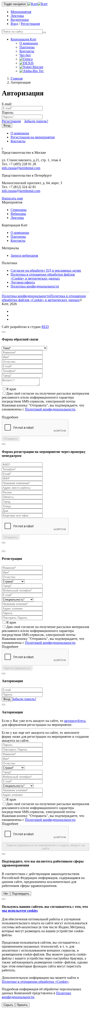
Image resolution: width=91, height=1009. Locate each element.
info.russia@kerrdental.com (21, 168)
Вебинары (18, 214)
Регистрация (30, 24)
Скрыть (8, 1005)
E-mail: (7, 104)
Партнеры (27, 47)
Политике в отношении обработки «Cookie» (35, 981)
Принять (22, 1005)
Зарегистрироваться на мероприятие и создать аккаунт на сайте (45, 847)
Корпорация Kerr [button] (23, 39)
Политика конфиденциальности (35, 286)
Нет (6, 893)
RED (45, 327)
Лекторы (17, 16)
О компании (28, 43)
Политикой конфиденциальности (50, 409)
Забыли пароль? (36, 121)
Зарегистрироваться (17, 668)
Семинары (19, 210)
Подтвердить (20, 893)
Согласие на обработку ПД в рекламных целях (46, 270)
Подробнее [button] (10, 417)
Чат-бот (25, 55)
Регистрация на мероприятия (33, 137)
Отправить (11, 438)
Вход (14, 24)
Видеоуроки (20, 20)
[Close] (3, 332)
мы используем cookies (20, 910)
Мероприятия (21, 12)
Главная (17, 78)
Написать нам (12, 198)
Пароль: (8, 112)
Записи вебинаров (24, 255)
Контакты (26, 51)
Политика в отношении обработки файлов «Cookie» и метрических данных (43, 276)
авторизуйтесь (75, 721)
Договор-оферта (23, 282)
